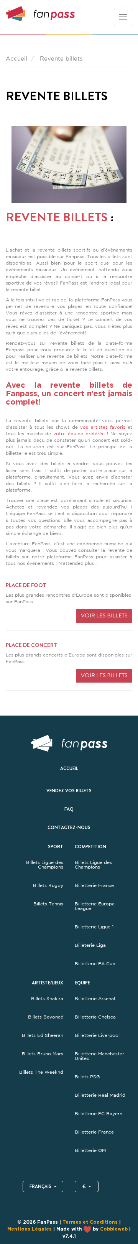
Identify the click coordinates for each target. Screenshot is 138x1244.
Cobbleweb (114, 1229)
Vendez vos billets (69, 790)
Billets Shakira (47, 998)
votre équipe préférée (79, 433)
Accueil (69, 768)
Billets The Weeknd (41, 1072)
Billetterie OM (90, 1150)
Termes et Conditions (90, 1222)
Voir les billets (104, 615)
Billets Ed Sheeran (42, 1035)
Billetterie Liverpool (97, 1035)
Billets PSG (87, 1076)
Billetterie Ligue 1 (94, 927)
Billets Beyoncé (45, 1017)
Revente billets (57, 217)
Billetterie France (94, 885)
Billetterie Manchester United (99, 1056)
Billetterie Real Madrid (100, 1095)
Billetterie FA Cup (95, 963)
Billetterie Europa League (95, 906)
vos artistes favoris (102, 427)
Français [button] (40, 1186)
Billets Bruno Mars (42, 1053)
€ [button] (84, 1186)
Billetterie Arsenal (95, 998)
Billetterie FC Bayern (98, 1113)
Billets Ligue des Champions (44, 865)
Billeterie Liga (90, 945)
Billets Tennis (48, 904)
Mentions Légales (29, 1229)
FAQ (69, 809)
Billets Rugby (48, 885)
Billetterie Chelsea (95, 1017)
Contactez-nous (69, 827)
